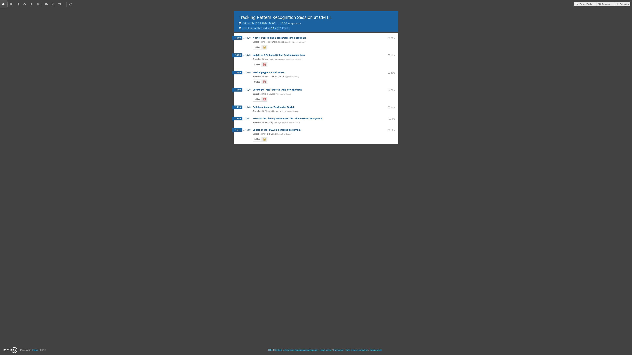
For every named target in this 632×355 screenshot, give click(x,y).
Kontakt (278, 350)
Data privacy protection (357, 350)
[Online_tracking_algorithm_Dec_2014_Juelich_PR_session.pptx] (264, 139)
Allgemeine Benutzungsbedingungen (300, 350)
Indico (35, 350)
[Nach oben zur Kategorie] (25, 4)
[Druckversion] (46, 4)
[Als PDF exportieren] (53, 4)
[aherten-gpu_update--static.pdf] (264, 64)
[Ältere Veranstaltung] (18, 4)
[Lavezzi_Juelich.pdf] (264, 99)
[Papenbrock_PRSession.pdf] (264, 82)
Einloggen (624, 4)
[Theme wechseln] (61, 4)
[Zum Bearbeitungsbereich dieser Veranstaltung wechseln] (70, 4)
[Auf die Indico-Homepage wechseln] (3, 4)
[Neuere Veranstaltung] (31, 4)
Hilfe (270, 350)
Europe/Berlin (585, 4)
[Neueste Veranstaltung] (38, 4)
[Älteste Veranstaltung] (11, 4)
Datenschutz (376, 350)
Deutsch (606, 4)
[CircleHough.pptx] (264, 47)
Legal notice (326, 350)
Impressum (338, 350)
